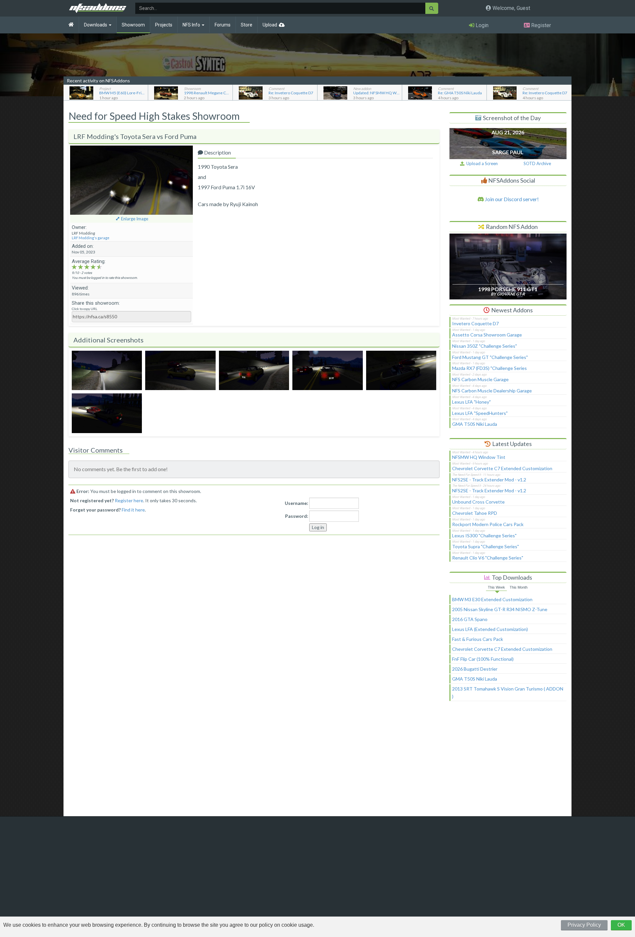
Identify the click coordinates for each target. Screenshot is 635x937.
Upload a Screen (481, 163)
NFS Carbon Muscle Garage (480, 379)
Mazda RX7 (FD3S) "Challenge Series (489, 368)
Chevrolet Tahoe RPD (474, 513)
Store (246, 24)
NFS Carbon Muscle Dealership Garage (492, 390)
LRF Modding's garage (90, 238)
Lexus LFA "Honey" (471, 402)
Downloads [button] (96, 24)
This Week (496, 587)
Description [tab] (217, 152)
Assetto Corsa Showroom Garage (487, 334)
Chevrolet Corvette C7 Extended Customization (502, 468)
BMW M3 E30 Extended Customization (492, 599)
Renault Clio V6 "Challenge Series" (487, 557)
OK (621, 925)
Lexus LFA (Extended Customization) (490, 629)
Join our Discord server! (511, 199)
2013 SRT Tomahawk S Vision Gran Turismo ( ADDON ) (507, 692)
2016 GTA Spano (469, 619)
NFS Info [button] (192, 24)
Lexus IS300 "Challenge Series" (484, 535)
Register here (129, 500)
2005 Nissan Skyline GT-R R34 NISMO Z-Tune (499, 609)
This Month (519, 587)
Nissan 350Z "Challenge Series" (484, 346)
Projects (163, 24)
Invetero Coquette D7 (475, 323)
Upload (270, 24)
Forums (223, 24)
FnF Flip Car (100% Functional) (483, 659)
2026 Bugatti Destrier (474, 669)
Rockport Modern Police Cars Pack (488, 524)
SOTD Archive (537, 163)
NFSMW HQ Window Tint (478, 457)
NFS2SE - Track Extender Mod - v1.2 (489, 479)
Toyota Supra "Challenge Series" (485, 546)
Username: (296, 503)
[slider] (87, 266)
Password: (296, 516)
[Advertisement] (508, 761)
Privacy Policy (584, 925)
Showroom (133, 24)
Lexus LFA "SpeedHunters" (480, 413)
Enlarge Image (134, 218)
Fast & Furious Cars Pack (477, 639)
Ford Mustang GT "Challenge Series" (490, 357)
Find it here (133, 510)
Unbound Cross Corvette (478, 502)
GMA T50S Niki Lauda (474, 424)
